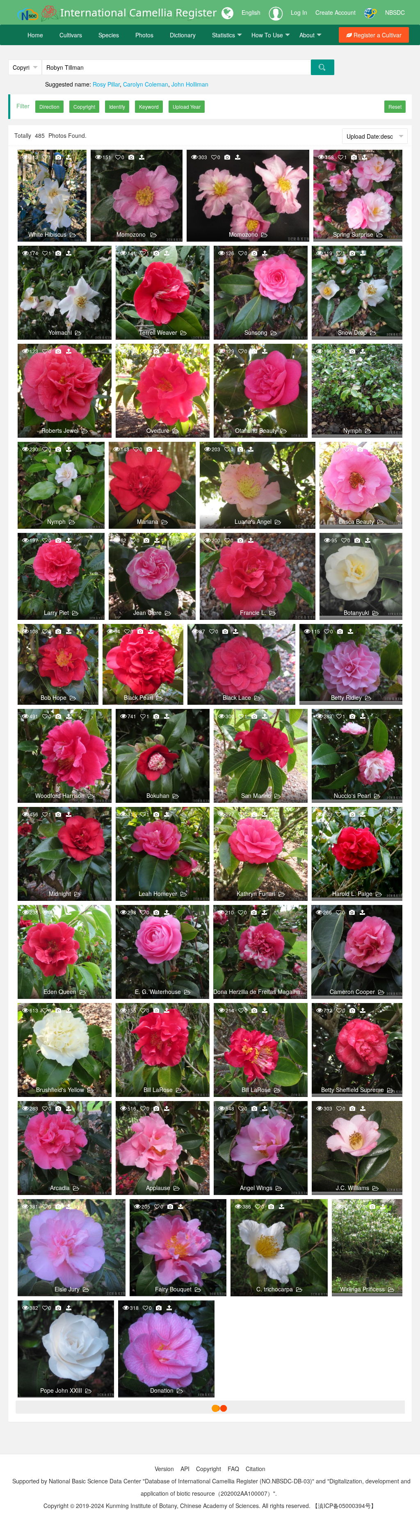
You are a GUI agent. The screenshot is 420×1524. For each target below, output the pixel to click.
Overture (157, 430)
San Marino (256, 795)
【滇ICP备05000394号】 (344, 1505)
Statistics (223, 35)
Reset (395, 106)
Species (108, 35)
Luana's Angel (253, 521)
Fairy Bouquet (173, 1289)
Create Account (335, 12)
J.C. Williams (352, 1188)
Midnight (60, 893)
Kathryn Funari (256, 893)
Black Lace (237, 697)
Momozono (131, 234)
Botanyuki (356, 612)
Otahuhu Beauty (256, 430)
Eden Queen (59, 991)
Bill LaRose (158, 1089)
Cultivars (70, 35)
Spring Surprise (353, 234)
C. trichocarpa (274, 1289)
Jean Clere (147, 612)
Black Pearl (138, 697)
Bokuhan (157, 795)
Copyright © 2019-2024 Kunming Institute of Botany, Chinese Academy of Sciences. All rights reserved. (176, 1505)
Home (35, 35)
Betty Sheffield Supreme (352, 1089)
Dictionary (183, 35)
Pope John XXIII (61, 1390)
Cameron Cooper (352, 991)
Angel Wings (256, 1188)
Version (164, 1469)
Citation (255, 1469)
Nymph (352, 430)
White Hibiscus (47, 234)
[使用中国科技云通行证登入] (370, 12)
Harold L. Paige (352, 893)
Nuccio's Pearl (352, 795)
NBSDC (395, 12)
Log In (299, 12)
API (184, 1469)
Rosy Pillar (106, 84)
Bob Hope (53, 697)
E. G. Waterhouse (158, 991)
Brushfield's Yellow (60, 1089)
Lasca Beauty (356, 521)
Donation (161, 1390)
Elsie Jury (67, 1289)
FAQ (233, 1469)
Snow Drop (352, 332)
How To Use (267, 35)
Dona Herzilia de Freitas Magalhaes (259, 991)
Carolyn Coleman (145, 84)
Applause (158, 1188)
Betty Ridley (346, 697)
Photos (144, 35)
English (251, 12)
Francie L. (253, 612)
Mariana (147, 521)
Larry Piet (56, 612)
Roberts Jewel (59, 430)
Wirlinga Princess (362, 1289)
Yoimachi (60, 332)
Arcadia (60, 1188)
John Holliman (189, 84)
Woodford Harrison (59, 795)
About (307, 35)
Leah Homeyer (158, 893)
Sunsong (255, 332)
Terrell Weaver (158, 332)
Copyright (208, 1469)
